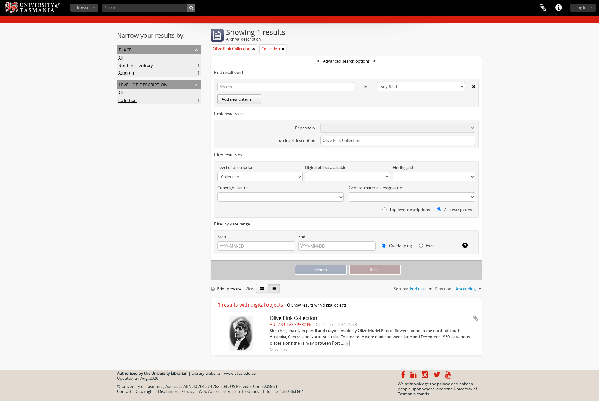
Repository (305, 128)
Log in (581, 7)
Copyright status (232, 188)
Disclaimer (167, 391)
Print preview (228, 289)
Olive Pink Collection (293, 318)
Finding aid (403, 167)
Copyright (145, 391)
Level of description (143, 84)
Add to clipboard (475, 318)
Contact (124, 391)
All (120, 58)
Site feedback (246, 391)
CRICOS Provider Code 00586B (249, 386)
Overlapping (400, 246)
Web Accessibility (214, 391)
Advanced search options (346, 61)
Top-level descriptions (409, 209)
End (301, 236)
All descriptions (457, 209)
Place (125, 49)
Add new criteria (236, 99)
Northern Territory (135, 65)
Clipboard (543, 8)
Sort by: (401, 289)
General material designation (375, 188)
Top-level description (296, 140)
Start (221, 236)
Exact (430, 246)
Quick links (558, 8)
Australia (126, 73)
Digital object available (325, 167)
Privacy (188, 391)
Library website (206, 373)
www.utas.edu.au (240, 373)
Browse (82, 7)
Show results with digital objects (318, 305)
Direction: (443, 289)
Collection (127, 100)
